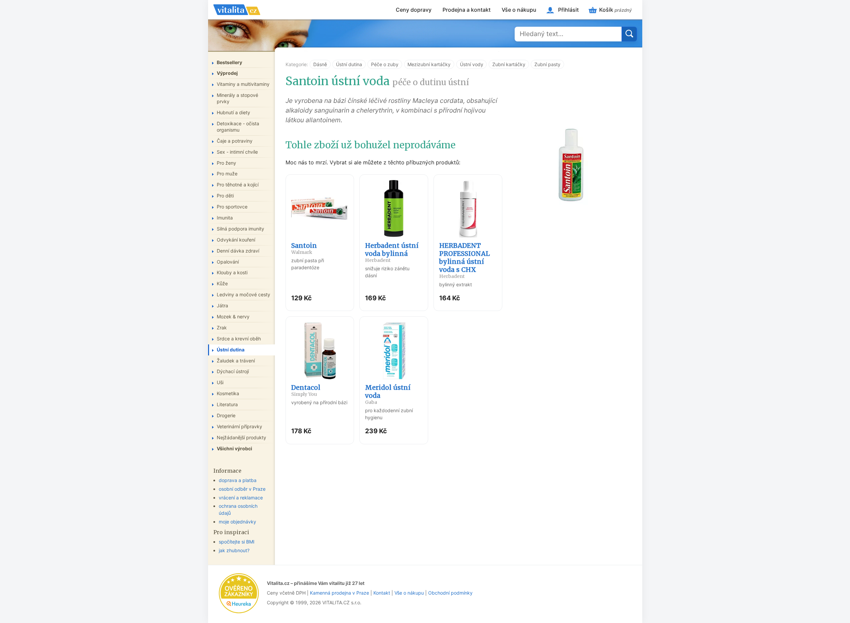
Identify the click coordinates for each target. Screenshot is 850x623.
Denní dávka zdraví (238, 251)
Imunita (225, 217)
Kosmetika (228, 393)
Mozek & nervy (233, 316)
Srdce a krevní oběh (239, 338)
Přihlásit (568, 9)
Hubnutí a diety (233, 112)
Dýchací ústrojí (233, 371)
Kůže (222, 283)
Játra (222, 305)
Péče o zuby (384, 64)
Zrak (222, 327)
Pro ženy (226, 163)
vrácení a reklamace (241, 497)
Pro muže (227, 173)
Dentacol (305, 390)
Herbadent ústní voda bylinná (391, 252)
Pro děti (225, 195)
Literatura (227, 404)
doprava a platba (238, 480)
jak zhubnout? (234, 550)
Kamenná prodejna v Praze (339, 593)
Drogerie (226, 415)
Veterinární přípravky (239, 426)
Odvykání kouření (236, 240)
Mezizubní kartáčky (429, 64)
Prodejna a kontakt (467, 9)
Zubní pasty (547, 64)
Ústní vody (471, 64)
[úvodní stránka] (236, 9)
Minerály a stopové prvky (237, 98)
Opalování (228, 262)
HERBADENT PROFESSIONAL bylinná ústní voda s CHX (464, 260)
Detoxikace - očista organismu (238, 127)
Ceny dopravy (414, 9)
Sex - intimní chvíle (237, 152)
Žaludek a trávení (236, 360)
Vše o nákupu (519, 9)
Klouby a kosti (232, 272)
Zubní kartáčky (508, 64)
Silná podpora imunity (240, 228)
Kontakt (381, 593)
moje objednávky (237, 521)
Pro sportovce (232, 206)
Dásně (320, 64)
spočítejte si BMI (236, 541)
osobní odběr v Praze (242, 489)
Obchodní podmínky (450, 593)
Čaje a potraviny (234, 141)
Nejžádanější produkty (241, 437)
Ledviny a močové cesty (243, 294)
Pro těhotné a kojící (238, 184)
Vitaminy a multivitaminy (243, 84)
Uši (220, 382)
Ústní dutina (349, 64)
